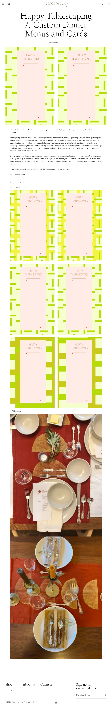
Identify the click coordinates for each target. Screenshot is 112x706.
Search (8, 690)
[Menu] (3, 4)
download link (15, 187)
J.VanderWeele (17, 702)
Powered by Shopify (31, 702)
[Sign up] (105, 695)
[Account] (103, 4)
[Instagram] (56, 702)
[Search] (9, 4)
